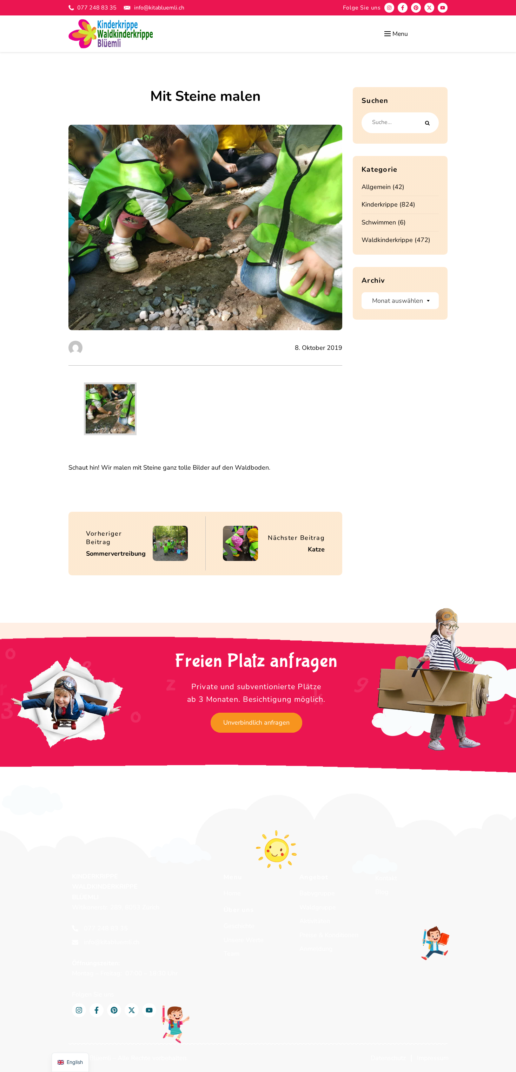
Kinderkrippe (380, 204)
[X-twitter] (429, 8)
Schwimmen (379, 222)
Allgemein (376, 187)
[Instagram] (389, 8)
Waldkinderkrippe (387, 240)
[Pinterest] (416, 8)
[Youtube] (443, 8)
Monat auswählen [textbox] (397, 300)
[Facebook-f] (403, 8)
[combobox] (400, 300)
